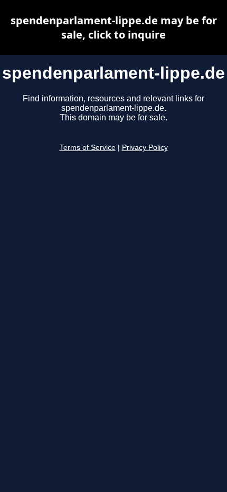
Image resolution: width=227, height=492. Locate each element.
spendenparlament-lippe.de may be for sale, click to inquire (114, 27)
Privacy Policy (145, 148)
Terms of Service (88, 148)
